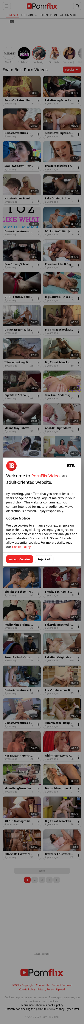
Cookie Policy (21, 547)
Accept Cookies (19, 559)
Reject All (44, 559)
